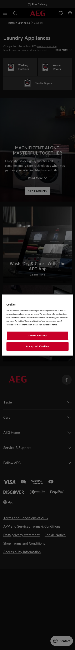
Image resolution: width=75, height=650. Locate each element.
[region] (37, 325)
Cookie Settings (37, 335)
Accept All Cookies (37, 346)
